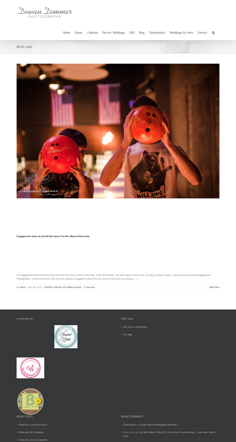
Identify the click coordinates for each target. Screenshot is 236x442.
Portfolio (48, 287)
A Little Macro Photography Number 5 (158, 424)
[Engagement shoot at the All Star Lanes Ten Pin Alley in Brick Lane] (118, 131)
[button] (213, 32)
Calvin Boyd (129, 424)
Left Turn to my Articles (135, 327)
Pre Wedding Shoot (72, 287)
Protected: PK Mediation (31, 432)
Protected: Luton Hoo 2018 (33, 424)
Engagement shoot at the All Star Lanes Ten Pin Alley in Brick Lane (53, 236)
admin (23, 287)
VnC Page (128, 334)
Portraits (58, 287)
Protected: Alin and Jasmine (33, 439)
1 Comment (89, 287)
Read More (214, 287)
